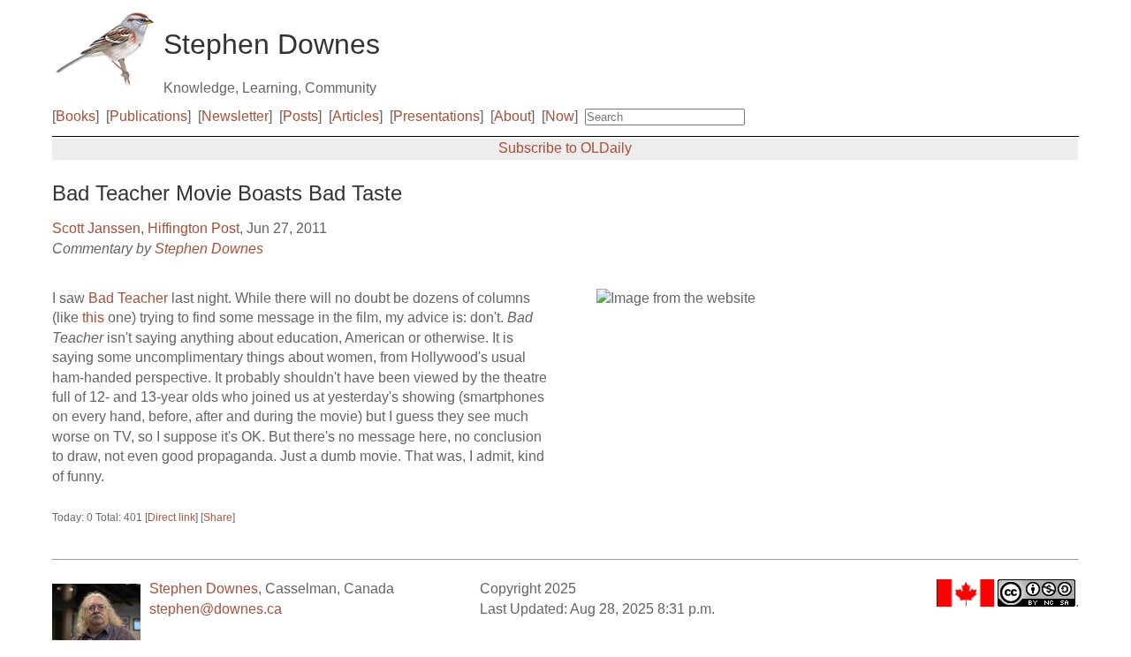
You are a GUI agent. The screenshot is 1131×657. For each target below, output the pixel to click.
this (93, 317)
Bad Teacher (128, 298)
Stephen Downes (209, 248)
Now (559, 116)
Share (217, 517)
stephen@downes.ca (215, 608)
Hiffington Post (193, 228)
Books (75, 116)
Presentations (436, 116)
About (512, 116)
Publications (148, 116)
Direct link (171, 517)
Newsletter (235, 116)
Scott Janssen (96, 228)
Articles (355, 116)
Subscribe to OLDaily (565, 147)
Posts (300, 116)
